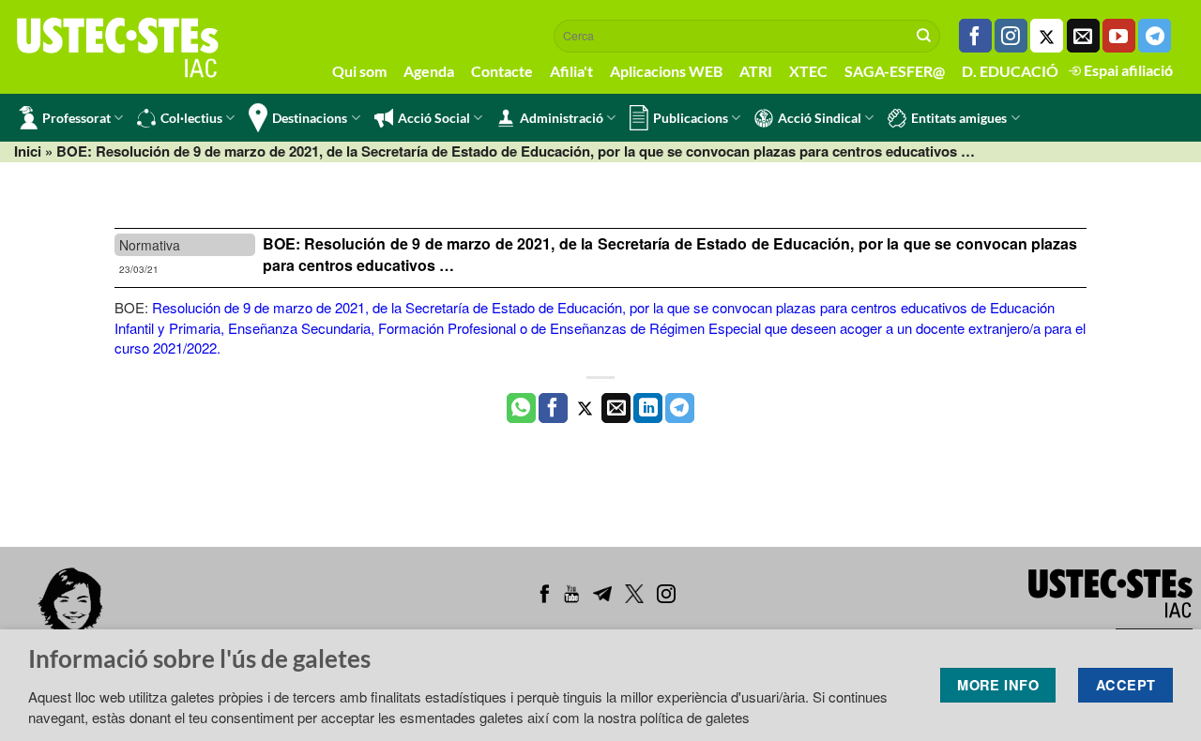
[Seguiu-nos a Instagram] (1011, 36)
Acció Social (434, 118)
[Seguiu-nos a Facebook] (975, 36)
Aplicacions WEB (666, 71)
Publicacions (690, 118)
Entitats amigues (959, 118)
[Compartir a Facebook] (553, 408)
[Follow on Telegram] (1154, 36)
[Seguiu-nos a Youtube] (1118, 36)
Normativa (149, 244)
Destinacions (309, 118)
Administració (561, 118)
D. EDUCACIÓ (1010, 71)
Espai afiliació (1127, 70)
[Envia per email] (616, 408)
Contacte (502, 71)
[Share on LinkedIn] (647, 408)
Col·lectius (191, 118)
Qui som (359, 71)
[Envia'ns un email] (1083, 36)
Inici (27, 151)
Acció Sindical (819, 118)
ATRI (755, 71)
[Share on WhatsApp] (521, 408)
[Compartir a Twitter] (585, 408)
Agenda (428, 71)
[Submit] (924, 36)
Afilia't (571, 71)
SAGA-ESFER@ (894, 71)
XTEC (808, 71)
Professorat (76, 118)
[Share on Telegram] (679, 408)
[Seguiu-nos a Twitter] (1046, 36)
